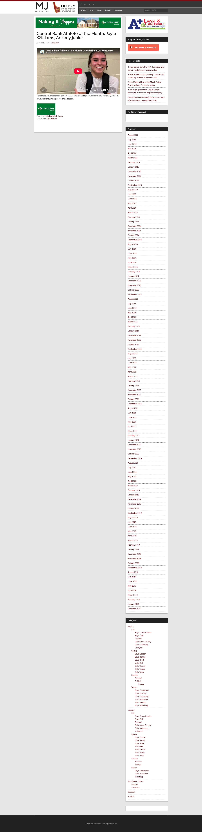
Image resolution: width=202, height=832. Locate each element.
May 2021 (132, 422)
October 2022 (133, 344)
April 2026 (132, 153)
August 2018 (133, 572)
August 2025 (133, 190)
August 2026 (133, 135)
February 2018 (134, 599)
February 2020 (134, 490)
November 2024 (134, 231)
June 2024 (132, 253)
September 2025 (135, 185)
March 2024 (133, 267)
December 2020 (134, 445)
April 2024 (132, 262)
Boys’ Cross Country (143, 633)
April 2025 (132, 208)
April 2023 (132, 317)
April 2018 (132, 590)
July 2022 (132, 358)
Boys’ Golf (139, 636)
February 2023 (134, 326)
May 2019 (132, 531)
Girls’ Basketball (141, 699)
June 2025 (132, 199)
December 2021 (134, 390)
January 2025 (133, 221)
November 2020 (134, 449)
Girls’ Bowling (140, 702)
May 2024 (132, 258)
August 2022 (133, 354)
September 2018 (135, 568)
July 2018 (132, 577)
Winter (134, 687)
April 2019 (132, 536)
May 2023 (132, 313)
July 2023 (132, 303)
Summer (134, 675)
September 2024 (135, 240)
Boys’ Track (139, 660)
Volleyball (139, 648)
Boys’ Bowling (140, 693)
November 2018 (134, 558)
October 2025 (133, 180)
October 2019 (133, 508)
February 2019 (134, 545)
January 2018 (133, 604)
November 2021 (134, 395)
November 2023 (134, 285)
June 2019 (132, 527)
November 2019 (134, 504)
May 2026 (132, 149)
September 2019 (135, 513)
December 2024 (134, 226)
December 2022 (134, 335)
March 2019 (133, 540)
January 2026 (133, 167)
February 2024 (134, 272)
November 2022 (134, 340)
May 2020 (132, 476)
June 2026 (132, 144)
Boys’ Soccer (140, 654)
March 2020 (133, 486)
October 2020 (133, 454)
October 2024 (133, 235)
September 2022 (135, 349)
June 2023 (132, 308)
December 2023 (134, 281)
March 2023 (133, 322)
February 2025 (134, 217)
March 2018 (133, 595)
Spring (134, 651)
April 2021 (132, 426)
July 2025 (132, 194)
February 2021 (134, 436)
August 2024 (133, 244)
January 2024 (133, 276)
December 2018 (134, 554)
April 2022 (132, 372)
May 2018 (132, 586)
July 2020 (132, 467)
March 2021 (133, 431)
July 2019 (132, 522)
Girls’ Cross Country (143, 642)
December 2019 (134, 499)
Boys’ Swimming (141, 696)
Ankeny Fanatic (64, 7)
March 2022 (133, 376)
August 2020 (133, 463)
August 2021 (133, 408)
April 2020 (132, 481)
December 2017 (134, 609)
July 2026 (132, 139)
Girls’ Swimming (141, 645)
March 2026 (133, 158)
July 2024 (132, 249)
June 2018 (132, 581)
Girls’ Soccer (140, 666)
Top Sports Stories (135, 781)
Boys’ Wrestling (141, 705)
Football (138, 639)
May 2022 (132, 367)
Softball (138, 681)
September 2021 (135, 404)
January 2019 (133, 549)
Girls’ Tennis (140, 669)
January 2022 (133, 385)
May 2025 (132, 203)
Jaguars (131, 710)
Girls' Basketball (51, 116)
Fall (132, 629)
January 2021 (133, 440)
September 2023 (135, 294)
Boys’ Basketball (142, 690)
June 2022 (132, 363)
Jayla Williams (52, 119)
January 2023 (133, 331)
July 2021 (132, 413)
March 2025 (133, 212)
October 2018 (133, 563)
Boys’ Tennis (140, 657)
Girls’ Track (139, 672)
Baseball (138, 678)
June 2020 (132, 472)
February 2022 (134, 381)
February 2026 (134, 162)
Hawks (60, 116)
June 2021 (132, 417)
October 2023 (133, 290)
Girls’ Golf (139, 663)
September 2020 (135, 458)
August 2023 (133, 299)
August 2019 (133, 517)
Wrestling (139, 777)
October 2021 (133, 399)
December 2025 (134, 171)
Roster (141, 684)
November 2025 (134, 176)
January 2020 (133, 495)
